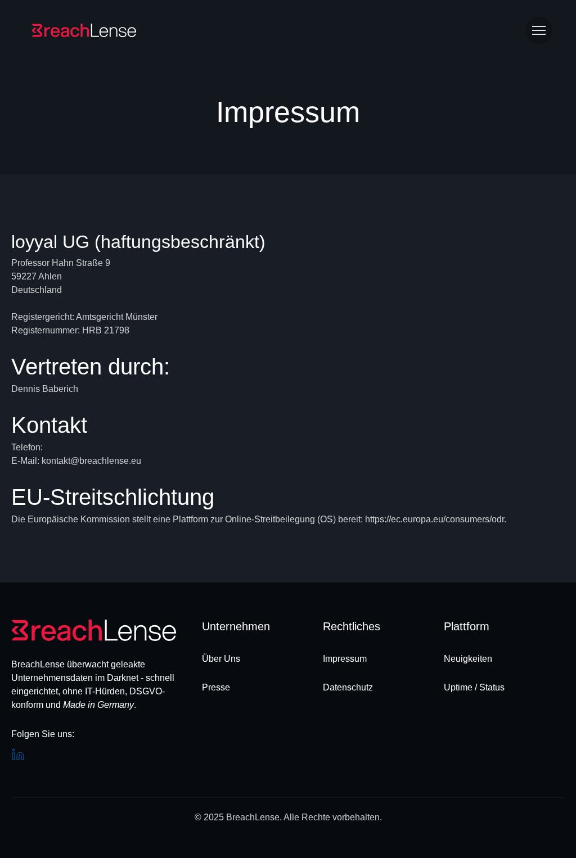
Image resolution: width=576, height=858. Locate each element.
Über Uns (221, 658)
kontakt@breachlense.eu (91, 461)
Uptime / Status (474, 687)
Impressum (345, 658)
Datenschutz (348, 687)
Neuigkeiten (468, 658)
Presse (216, 687)
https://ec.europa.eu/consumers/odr (434, 519)
